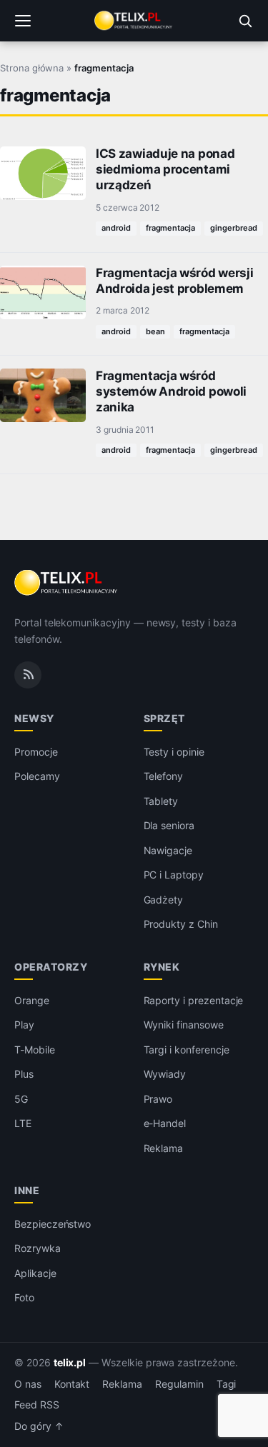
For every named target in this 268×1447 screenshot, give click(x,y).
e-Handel (165, 1123)
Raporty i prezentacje (194, 1000)
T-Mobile (34, 1049)
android (116, 228)
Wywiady (165, 1074)
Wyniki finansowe (184, 1024)
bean (155, 331)
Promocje (36, 752)
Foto (24, 1297)
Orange (31, 1000)
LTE (22, 1123)
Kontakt (72, 1384)
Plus (24, 1074)
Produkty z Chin (181, 924)
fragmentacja (170, 228)
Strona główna (32, 68)
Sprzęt (164, 718)
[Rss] (27, 675)
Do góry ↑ (39, 1426)
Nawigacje (168, 850)
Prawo (158, 1099)
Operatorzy (50, 967)
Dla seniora (169, 825)
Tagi (227, 1384)
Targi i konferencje (186, 1049)
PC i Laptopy (174, 874)
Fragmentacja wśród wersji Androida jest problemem (174, 281)
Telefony (164, 776)
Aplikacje (35, 1273)
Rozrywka (37, 1248)
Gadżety (164, 899)
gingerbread (233, 228)
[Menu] (23, 20)
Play (24, 1024)
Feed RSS (36, 1405)
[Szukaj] (245, 20)
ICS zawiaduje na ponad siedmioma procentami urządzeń (165, 169)
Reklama (164, 1148)
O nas (27, 1384)
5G (21, 1099)
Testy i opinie (174, 752)
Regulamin (179, 1384)
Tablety (161, 801)
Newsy (34, 718)
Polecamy (37, 776)
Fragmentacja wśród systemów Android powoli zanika (171, 391)
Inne (26, 1190)
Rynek (162, 967)
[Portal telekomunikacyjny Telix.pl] (133, 20)
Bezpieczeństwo (52, 1224)
